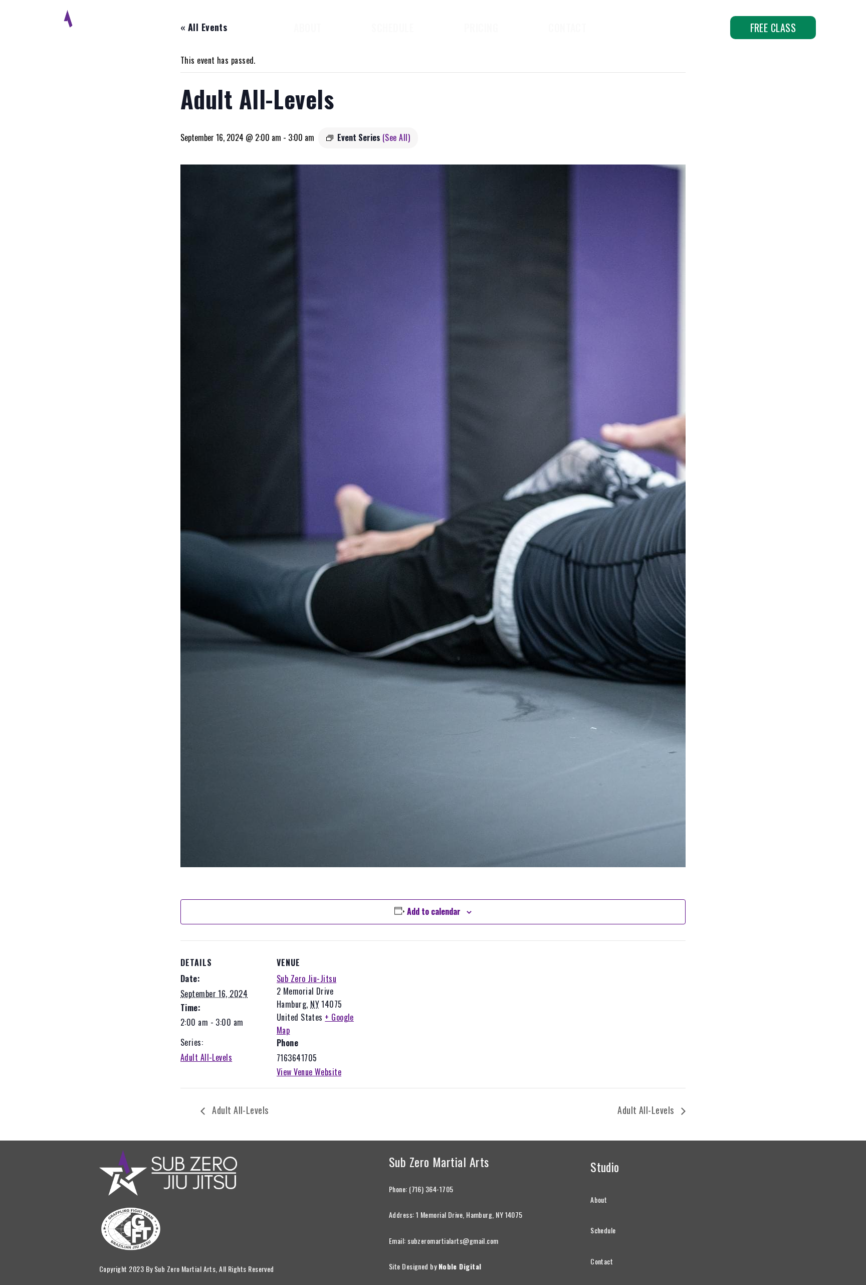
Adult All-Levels (206, 1057)
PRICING (481, 27)
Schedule (603, 1230)
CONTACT (567, 27)
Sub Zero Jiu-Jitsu (306, 979)
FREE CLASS (773, 27)
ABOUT (307, 27)
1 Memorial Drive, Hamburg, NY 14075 (469, 1214)
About (598, 1199)
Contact (601, 1261)
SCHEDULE (392, 27)
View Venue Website (309, 1072)
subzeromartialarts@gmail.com (453, 1240)
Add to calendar (434, 911)
